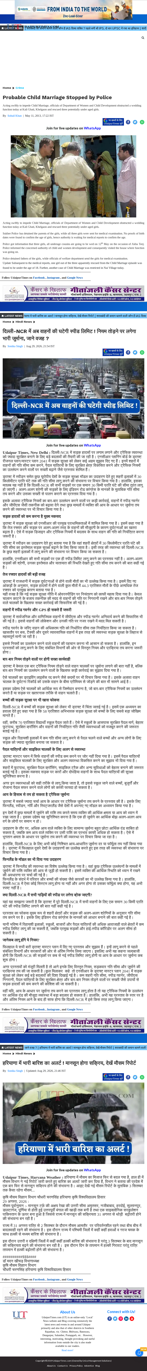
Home (7, 87)
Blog (97, 1365)
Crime (20, 87)
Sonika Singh (15, 346)
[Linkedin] (126, 1318)
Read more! (68, 1350)
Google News (75, 277)
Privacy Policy (76, 1365)
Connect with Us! (121, 1311)
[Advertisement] (73, 59)
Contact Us (62, 1365)
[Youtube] (132, 1318)
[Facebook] (109, 1318)
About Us (67, 1312)
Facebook (39, 277)
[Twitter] (115, 1318)
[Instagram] (120, 1318)
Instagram (53, 277)
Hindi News (24, 321)
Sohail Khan (15, 115)
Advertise (89, 1365)
